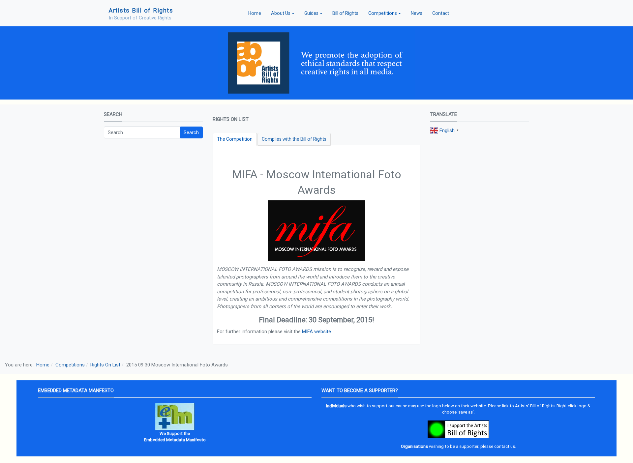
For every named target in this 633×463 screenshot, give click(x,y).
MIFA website (316, 331)
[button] (282, 13)
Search (191, 132)
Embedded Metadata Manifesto (175, 439)
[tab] (235, 139)
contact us (504, 446)
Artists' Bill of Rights (535, 405)
